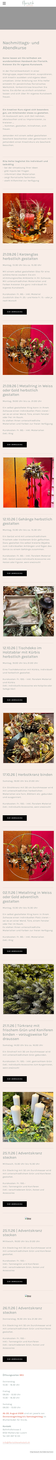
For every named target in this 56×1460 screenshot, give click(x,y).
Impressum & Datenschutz (41, 1452)
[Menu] (5, 3)
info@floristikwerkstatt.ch (16, 1442)
